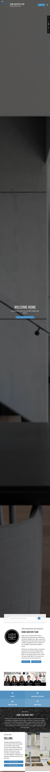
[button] (41, 5)
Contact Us (41, 4)
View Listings (36, 661)
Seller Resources (13, 765)
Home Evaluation (13, 761)
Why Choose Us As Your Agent (25, 317)
